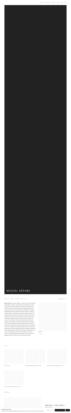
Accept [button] (67, 410)
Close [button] (48, 201)
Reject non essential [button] (60, 410)
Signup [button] (25, 214)
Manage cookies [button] (50, 410)
